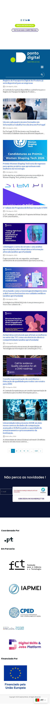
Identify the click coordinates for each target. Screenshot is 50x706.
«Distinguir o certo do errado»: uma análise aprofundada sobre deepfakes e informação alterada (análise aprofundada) (23, 249)
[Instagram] (21, 20)
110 (36, 451)
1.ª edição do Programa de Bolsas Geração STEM (25, 207)
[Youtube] (28, 20)
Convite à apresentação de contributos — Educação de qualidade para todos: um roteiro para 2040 (24, 381)
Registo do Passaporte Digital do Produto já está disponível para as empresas (23, 81)
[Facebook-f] (24, 20)
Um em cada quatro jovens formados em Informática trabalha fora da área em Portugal (24, 123)
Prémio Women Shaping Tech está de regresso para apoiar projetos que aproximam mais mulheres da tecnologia (24, 166)
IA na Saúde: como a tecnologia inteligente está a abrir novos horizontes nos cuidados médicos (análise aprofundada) (25, 293)
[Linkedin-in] (26, 20)
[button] (42, 67)
